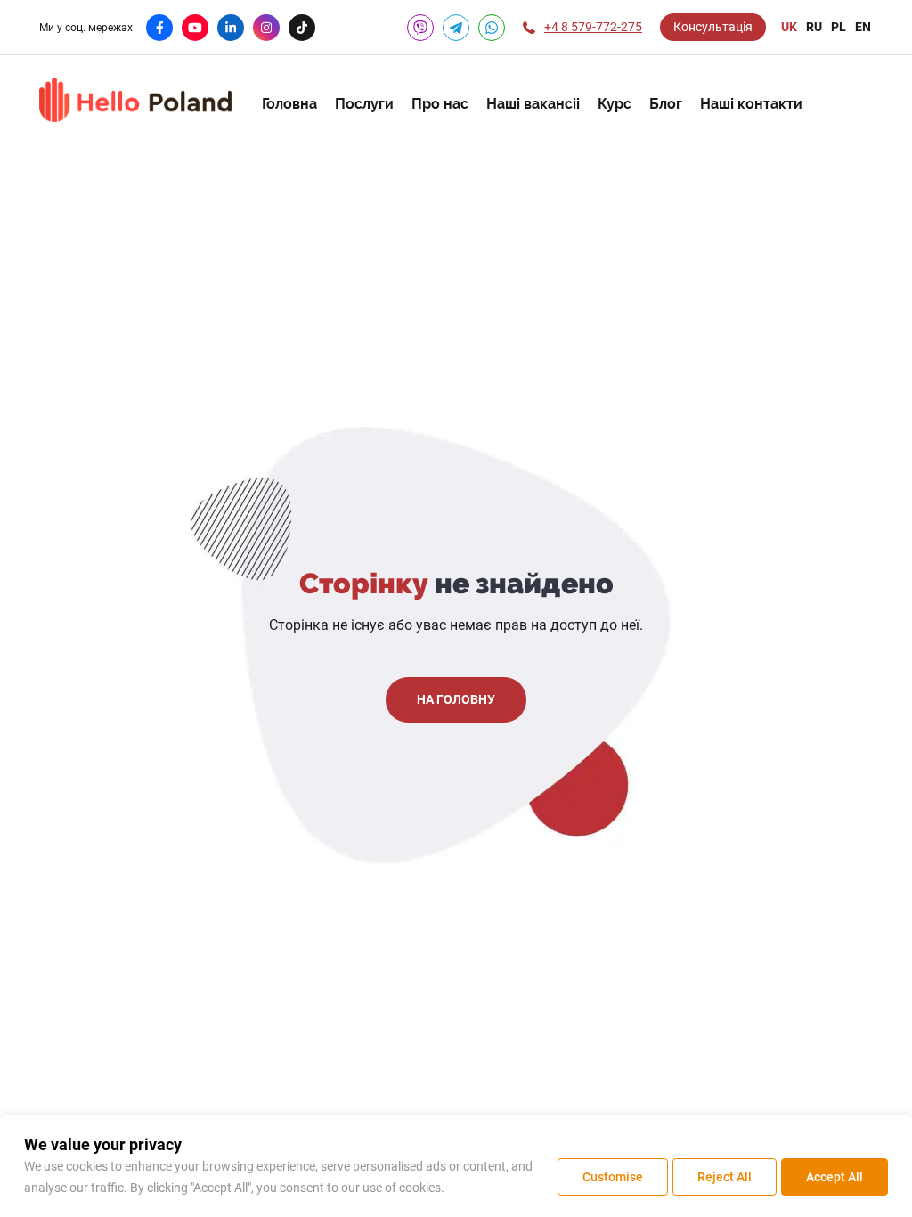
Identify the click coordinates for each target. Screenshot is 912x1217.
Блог (665, 103)
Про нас (439, 103)
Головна (289, 103)
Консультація (713, 27)
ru (814, 27)
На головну (456, 699)
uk (789, 27)
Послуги (364, 103)
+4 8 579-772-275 (593, 27)
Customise (612, 1177)
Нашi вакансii (533, 103)
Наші (751, 103)
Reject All (724, 1177)
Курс (614, 103)
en (863, 27)
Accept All (834, 1177)
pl (838, 27)
